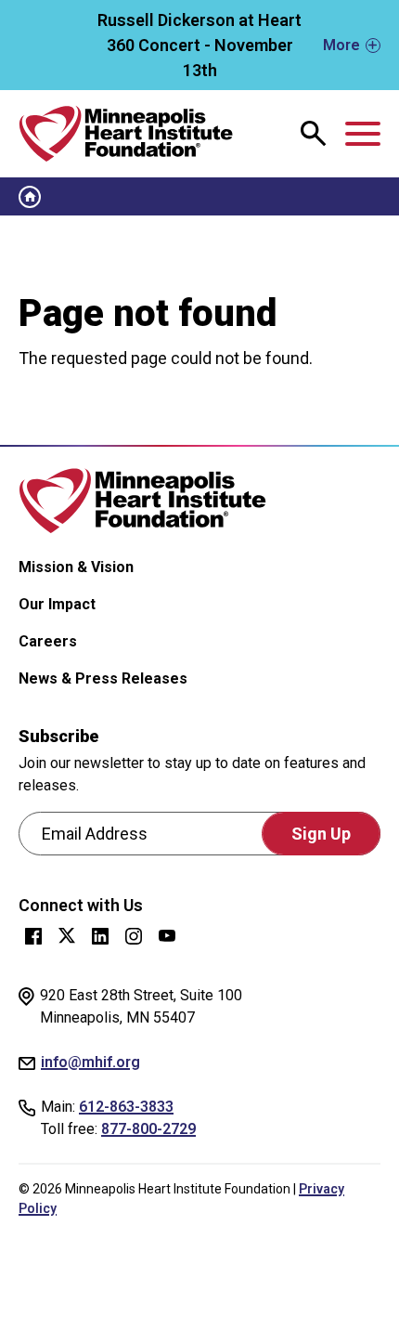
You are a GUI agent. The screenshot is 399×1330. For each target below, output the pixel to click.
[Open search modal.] (314, 134)
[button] (199, 45)
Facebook (33, 936)
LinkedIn (100, 936)
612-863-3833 (126, 1106)
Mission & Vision (76, 567)
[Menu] (362, 134)
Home (30, 197)
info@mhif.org (90, 1062)
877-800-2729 (148, 1129)
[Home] (126, 134)
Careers (48, 641)
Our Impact (57, 604)
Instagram (133, 936)
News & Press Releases (103, 678)
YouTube (167, 936)
